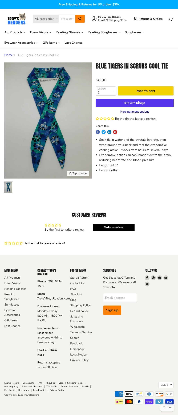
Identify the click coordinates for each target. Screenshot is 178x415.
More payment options (134, 111)
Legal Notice (78, 355)
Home (8, 55)
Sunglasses (133, 32)
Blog (73, 300)
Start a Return (79, 278)
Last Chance (73, 43)
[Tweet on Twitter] (104, 132)
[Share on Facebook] (98, 132)
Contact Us (77, 283)
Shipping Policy (80, 305)
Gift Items (50, 43)
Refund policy (79, 311)
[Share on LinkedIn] (109, 132)
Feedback (76, 343)
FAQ (73, 289)
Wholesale (77, 327)
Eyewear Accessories (20, 43)
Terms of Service (81, 332)
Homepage (77, 349)
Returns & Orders (151, 19)
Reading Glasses (68, 32)
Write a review (113, 227)
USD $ (164, 385)
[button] (105, 119)
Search (74, 338)
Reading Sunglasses (103, 32)
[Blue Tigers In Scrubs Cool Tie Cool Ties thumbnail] (8, 187)
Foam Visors (39, 32)
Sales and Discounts (32, 386)
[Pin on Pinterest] (115, 132)
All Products (13, 32)
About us (76, 294)
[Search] (80, 19)
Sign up (112, 310)
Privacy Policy (79, 360)
